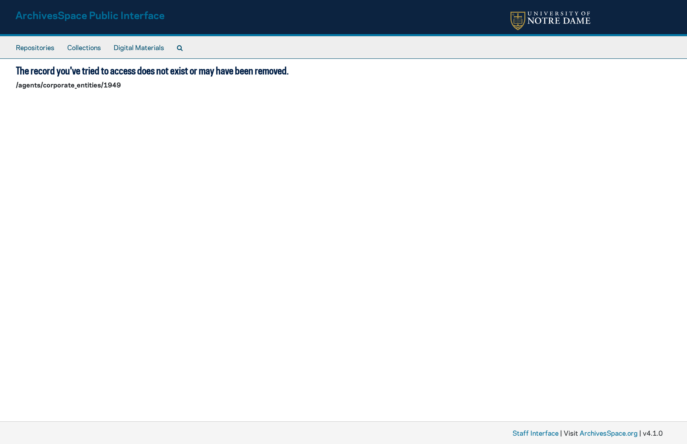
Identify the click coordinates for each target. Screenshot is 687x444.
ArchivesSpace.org (609, 432)
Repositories (35, 47)
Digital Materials (139, 47)
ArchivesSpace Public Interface (90, 14)
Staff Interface (535, 432)
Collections (84, 47)
